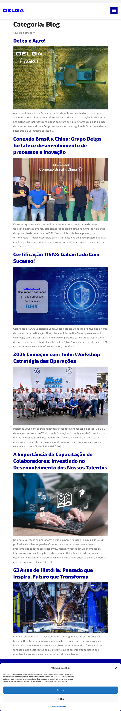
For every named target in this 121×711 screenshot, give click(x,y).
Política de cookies (59, 706)
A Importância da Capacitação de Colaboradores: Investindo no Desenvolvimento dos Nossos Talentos (60, 460)
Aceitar (60, 690)
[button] (116, 667)
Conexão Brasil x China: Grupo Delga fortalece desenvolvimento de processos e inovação (57, 145)
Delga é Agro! (29, 40)
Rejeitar (60, 698)
